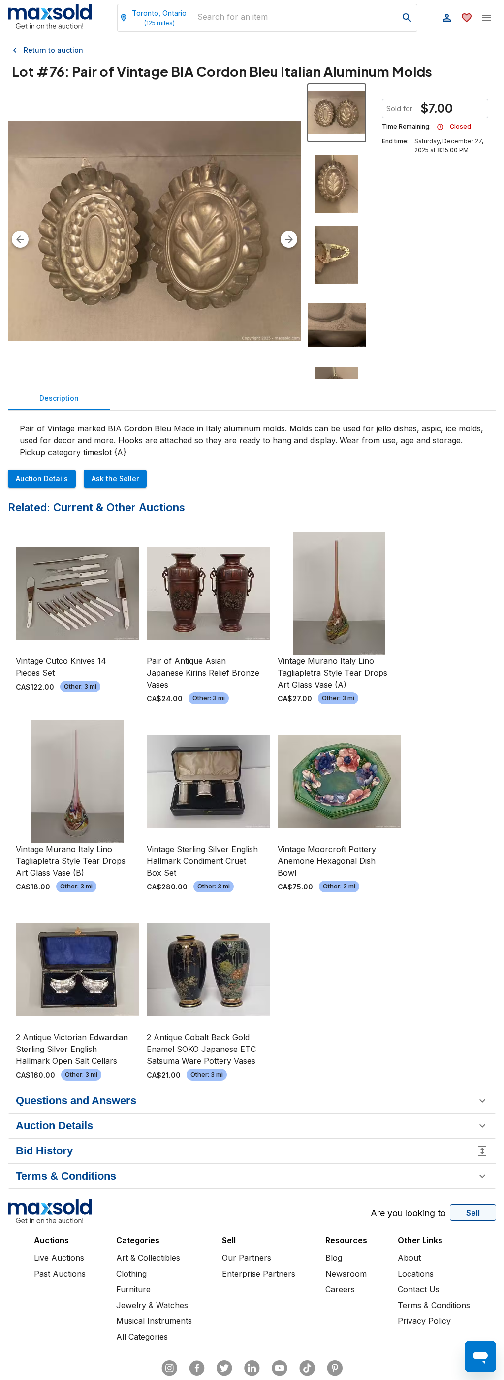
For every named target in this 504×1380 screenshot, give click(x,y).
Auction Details (42, 478)
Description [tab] (59, 398)
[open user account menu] (447, 18)
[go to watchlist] (466, 18)
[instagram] (169, 1368)
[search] (407, 18)
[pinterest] (334, 1368)
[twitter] (224, 1368)
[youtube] (279, 1368)
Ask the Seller (115, 478)
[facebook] (197, 1368)
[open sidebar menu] (486, 18)
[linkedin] (252, 1368)
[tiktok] (307, 1368)
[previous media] (20, 239)
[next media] (289, 239)
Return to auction (53, 50)
